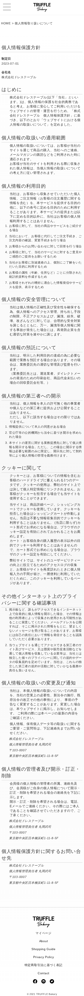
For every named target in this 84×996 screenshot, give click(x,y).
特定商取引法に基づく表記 (43, 965)
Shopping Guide (43, 949)
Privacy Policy (43, 957)
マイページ (43, 933)
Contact (43, 973)
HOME (6, 23)
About (43, 941)
